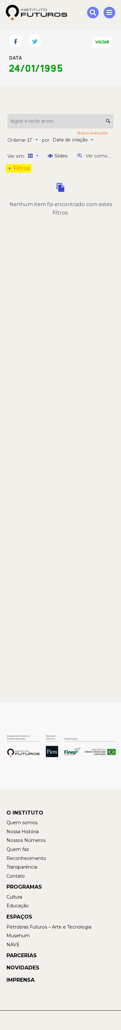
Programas (24, 887)
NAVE (13, 944)
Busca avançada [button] (93, 132)
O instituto (24, 813)
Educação (17, 905)
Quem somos (21, 822)
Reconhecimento (26, 858)
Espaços (19, 917)
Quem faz (17, 849)
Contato (15, 876)
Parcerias (21, 955)
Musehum (18, 935)
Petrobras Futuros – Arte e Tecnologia (48, 927)
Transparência (21, 867)
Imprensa (20, 980)
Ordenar (16, 140)
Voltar (102, 42)
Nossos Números (25, 840)
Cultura (14, 897)
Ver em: (16, 156)
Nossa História (22, 831)
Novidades (22, 968)
